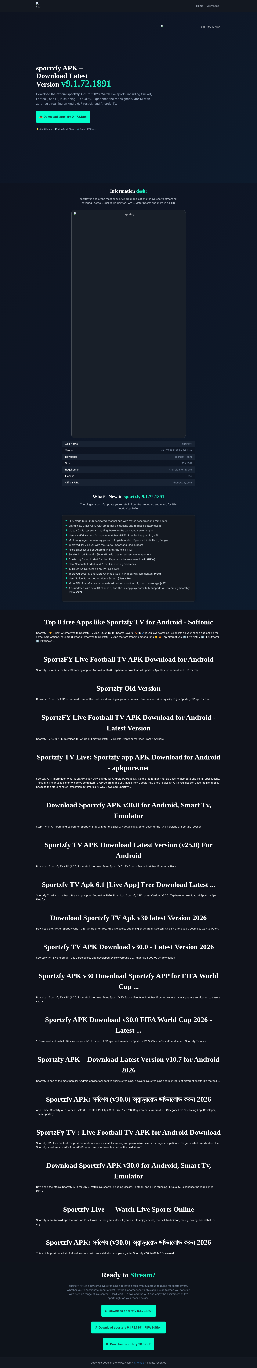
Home (199, 5)
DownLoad (212, 5)
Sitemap (139, 1362)
